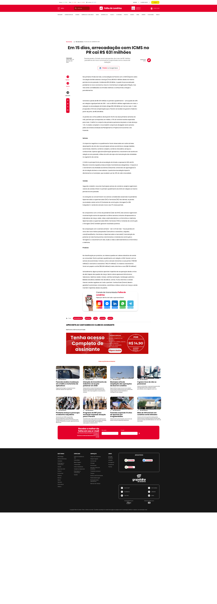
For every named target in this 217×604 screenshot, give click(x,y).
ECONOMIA (119, 14)
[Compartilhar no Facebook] (67, 101)
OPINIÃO (143, 14)
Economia (69, 41)
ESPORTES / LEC (104, 14)
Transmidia (77, 464)
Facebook (111, 464)
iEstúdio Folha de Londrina (95, 468)
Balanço (88, 318)
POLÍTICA (126, 14)
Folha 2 (59, 471)
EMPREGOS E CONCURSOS (87, 14)
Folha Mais (77, 460)
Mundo (59, 477)
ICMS (95, 318)
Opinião (60, 482)
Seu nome (104, 430)
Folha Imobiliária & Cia (79, 457)
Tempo (92, 473)
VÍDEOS (157, 14)
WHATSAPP (60, 14)
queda (110, 318)
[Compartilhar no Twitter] (67, 107)
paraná (102, 318)
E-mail (122, 430)
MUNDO (132, 14)
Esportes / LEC (61, 469)
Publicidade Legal (95, 477)
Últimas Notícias (62, 459)
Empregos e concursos (61, 463)
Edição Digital (94, 459)
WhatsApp (60, 456)
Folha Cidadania (78, 466)
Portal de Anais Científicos (94, 480)
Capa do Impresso (95, 456)
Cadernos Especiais (79, 469)
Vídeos (59, 486)
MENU (62, 8)
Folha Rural (61, 484)
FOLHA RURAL (151, 14)
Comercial (93, 461)
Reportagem (77, 462)
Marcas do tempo (95, 483)
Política (60, 475)
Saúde (59, 466)
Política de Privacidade (96, 475)
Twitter (110, 466)
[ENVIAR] (139, 433)
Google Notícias (110, 457)
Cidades (60, 461)
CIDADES (77, 14)
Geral (59, 480)
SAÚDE (97, 14)
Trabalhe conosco (95, 471)
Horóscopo (93, 465)
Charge (92, 463)
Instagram (111, 462)
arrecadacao (78, 318)
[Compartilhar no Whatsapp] (68, 110)
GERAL (137, 14)
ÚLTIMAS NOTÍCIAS (69, 14)
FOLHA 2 (112, 14)
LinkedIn (110, 460)
